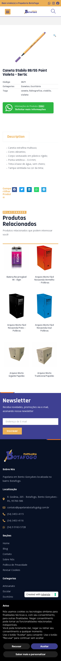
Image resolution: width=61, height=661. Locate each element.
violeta (24, 94)
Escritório (36, 86)
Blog (5, 548)
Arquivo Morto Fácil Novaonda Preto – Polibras (16, 328)
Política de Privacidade (15, 564)
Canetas (25, 86)
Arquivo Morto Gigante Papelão (17, 374)
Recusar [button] (16, 646)
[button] (8, 11)
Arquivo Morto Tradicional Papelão (44, 374)
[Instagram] (53, 3)
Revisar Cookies (11, 570)
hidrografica (35, 90)
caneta (24, 90)
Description (16, 136)
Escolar (7, 591)
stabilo (47, 90)
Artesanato (9, 586)
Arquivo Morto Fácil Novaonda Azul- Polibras (44, 328)
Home (6, 543)
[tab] (30, 137)
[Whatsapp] (49, 3)
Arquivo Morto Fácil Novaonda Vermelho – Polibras (44, 279)
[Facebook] (57, 3)
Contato (7, 554)
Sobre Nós (8, 559)
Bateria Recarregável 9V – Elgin (17, 278)
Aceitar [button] (44, 646)
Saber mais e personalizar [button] (31, 654)
